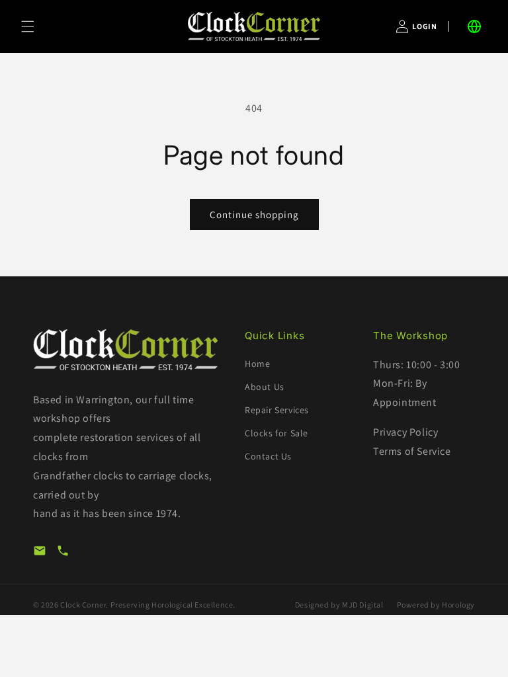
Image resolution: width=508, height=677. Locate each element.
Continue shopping (254, 214)
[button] (27, 26)
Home (257, 364)
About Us (264, 387)
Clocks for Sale (276, 433)
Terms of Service (412, 451)
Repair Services (277, 410)
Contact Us (268, 456)
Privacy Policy (405, 432)
